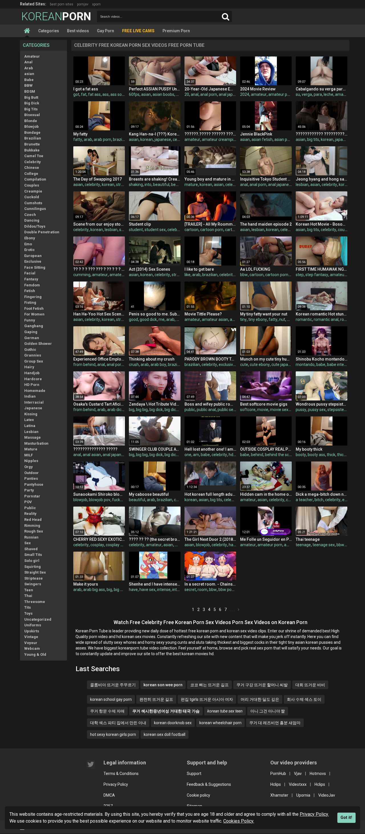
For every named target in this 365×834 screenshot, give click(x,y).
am (196, 454)
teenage (303, 544)
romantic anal (326, 319)
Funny (29, 320)
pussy (301, 409)
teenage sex (324, 544)
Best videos (78, 31)
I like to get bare (199, 269)
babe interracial (341, 364)
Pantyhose (33, 484)
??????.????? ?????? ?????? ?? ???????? (210, 134)
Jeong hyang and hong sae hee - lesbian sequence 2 (321, 179)
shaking (136, 184)
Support (194, 773)
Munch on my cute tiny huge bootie (266, 359)
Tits (27, 607)
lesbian (302, 184)
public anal (206, 409)
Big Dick (31, 103)
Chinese (31, 167)
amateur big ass (124, 274)
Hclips (275, 784)
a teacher (304, 499)
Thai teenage (308, 539)
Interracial (34, 402)
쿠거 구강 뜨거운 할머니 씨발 (262, 685)
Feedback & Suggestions (209, 784)
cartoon (191, 229)
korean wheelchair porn (220, 722)
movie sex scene (285, 409)
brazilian (120, 139)
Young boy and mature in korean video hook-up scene (210, 179)
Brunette (32, 144)
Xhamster (279, 795)
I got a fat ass (85, 89)
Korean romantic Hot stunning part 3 (321, 314)
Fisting (30, 302)
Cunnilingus (35, 209)
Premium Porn (176, 31)
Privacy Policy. (314, 814)
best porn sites (61, 4)
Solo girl (31, 560)
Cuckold (31, 197)
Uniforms (32, 625)
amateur (259, 94)
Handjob (32, 373)
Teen (28, 590)
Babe (29, 80)
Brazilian (32, 138)
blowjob (80, 499)
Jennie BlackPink (256, 134)
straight (123, 184)
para (318, 94)
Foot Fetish (34, 308)
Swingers (32, 584)
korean (146, 139)
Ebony (29, 238)
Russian (31, 537)
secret (190, 589)
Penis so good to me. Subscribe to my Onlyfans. (155, 314)
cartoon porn (211, 229)
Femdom (32, 285)
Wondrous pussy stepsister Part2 (321, 404)
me (162, 319)
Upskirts (31, 631)
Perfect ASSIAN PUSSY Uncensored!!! (155, 89)
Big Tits (31, 109)
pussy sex (317, 409)
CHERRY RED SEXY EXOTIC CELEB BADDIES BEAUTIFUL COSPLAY (99, 539)
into (148, 184)
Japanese (33, 408)
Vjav (298, 773)
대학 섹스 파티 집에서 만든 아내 (118, 722)
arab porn (102, 139)
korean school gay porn (111, 699)
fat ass (94, 94)
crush (134, 364)
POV (28, 502)
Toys (28, 613)
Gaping (30, 332)
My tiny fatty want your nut (263, 314)
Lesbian (31, 432)
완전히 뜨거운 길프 (156, 699)
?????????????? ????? (95, 449)
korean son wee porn (162, 685)
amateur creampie (219, 139)
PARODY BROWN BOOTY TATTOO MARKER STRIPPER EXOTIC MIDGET (210, 359)
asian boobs (163, 94)
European (33, 256)
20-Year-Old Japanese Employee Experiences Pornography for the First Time (210, 89)
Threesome (34, 602)
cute (244, 364)
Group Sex (33, 361)
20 (186, 94)
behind (257, 454)
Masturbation (36, 443)
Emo (28, 244)
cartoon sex (235, 229)
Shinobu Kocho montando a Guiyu (321, 359)
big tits (313, 139)
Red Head (33, 519)
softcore (248, 409)
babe (320, 364)
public (189, 409)
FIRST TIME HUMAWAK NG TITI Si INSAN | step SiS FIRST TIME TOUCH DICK (321, 269)
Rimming (32, 525)
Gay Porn (105, 31)
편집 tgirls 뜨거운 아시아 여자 (207, 699)
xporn (96, 4)
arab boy (158, 364)
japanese (163, 139)
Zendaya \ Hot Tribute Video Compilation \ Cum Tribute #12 (155, 404)
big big (142, 409)
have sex (147, 589)
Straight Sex (35, 572)
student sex (155, 229)
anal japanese (231, 94)
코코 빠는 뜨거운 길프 (209, 685)
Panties (31, 478)
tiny (243, 319)
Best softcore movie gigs (263, 404)
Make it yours (85, 584)
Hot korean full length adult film (210, 494)
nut (282, 319)
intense (164, 589)
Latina (29, 426)
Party (29, 490)
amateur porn (280, 94)
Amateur (32, 56)
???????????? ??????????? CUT (321, 134)
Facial (29, 273)
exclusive (227, 364)
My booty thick (309, 449)
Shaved (31, 549)
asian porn (283, 139)
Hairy (29, 367)
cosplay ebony (118, 544)
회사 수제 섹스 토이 (304, 699)
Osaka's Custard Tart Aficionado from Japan (99, 404)
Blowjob (31, 126)
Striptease (33, 578)
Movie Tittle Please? (203, 314)
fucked (118, 499)
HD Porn (31, 384)
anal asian (92, 454)
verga (307, 94)
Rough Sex (33, 531)
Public (30, 508)
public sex (226, 409)
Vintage (31, 637)
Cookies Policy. (238, 821)
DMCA (109, 795)
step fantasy (316, 274)
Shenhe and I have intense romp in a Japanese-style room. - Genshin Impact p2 (155, 584)
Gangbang (33, 326)
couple (344, 229)
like (187, 274)
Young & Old (35, 654)
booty (301, 454)
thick (331, 454)
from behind (84, 364)
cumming (81, 274)
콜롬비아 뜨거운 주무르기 (113, 685)
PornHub (278, 773)
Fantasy (31, 279)
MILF (28, 455)
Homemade (34, 390)
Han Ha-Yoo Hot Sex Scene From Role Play (99, 314)
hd (231, 454)
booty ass (316, 454)
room (202, 589)
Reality (30, 513)
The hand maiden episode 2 (266, 224)
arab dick (115, 409)
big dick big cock (179, 409)
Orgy (28, 467)
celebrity (92, 184)
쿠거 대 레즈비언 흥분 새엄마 (275, 722)
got (76, 94)
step (300, 274)
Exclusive (32, 261)
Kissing (30, 414)
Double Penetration (41, 232)
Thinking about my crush (152, 359)
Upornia (303, 795)
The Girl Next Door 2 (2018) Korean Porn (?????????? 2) (210, 539)
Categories (48, 31)
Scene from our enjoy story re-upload (99, 224)
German (31, 338)
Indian (30, 396)
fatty (77, 139)
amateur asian (215, 319)
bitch (319, 499)
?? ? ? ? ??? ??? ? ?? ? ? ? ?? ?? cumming (99, 269)
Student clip (140, 224)
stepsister (336, 409)
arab (88, 139)
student (136, 229)
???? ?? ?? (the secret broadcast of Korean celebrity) (155, 539)
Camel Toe (33, 156)
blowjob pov (99, 499)
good (133, 319)
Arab (28, 68)
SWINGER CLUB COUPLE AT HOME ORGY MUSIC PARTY (155, 449)
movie (262, 409)
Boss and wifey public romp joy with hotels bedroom (210, 404)
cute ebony (260, 364)
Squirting (32, 566)
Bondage (32, 132)
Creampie (33, 191)
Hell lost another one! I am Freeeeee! (210, 449)
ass (105, 94)
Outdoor (31, 473)
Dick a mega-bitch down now (321, 494)
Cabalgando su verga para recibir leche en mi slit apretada (321, 89)
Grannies (32, 355)
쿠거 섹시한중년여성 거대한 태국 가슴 (166, 711)
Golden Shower (38, 343)
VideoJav (326, 795)
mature (191, 184)
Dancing (31, 220)
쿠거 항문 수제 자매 (107, 711)
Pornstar (32, 496)
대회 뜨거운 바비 (310, 685)
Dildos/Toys (34, 226)
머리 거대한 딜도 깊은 (260, 699)
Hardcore (33, 379)
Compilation (35, 179)
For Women (34, 314)
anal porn (208, 94)
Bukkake (32, 150)
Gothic (30, 349)
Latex (29, 420)
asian (29, 74)
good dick (148, 319)
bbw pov (226, 589)
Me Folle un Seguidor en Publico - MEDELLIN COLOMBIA (266, 539)
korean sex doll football (164, 734)
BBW (28, 85)
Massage (32, 437)
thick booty (347, 454)
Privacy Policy (116, 784)
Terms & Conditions (121, 773)
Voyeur (30, 643)
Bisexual (32, 115)
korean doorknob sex (173, 722)
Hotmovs (318, 773)
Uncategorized (37, 619)
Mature (30, 449)
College (31, 173)
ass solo (117, 94)
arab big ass (94, 589)
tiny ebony (257, 319)
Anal (28, 62)
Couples (31, 185)
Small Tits (33, 554)
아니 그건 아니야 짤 (267, 711)
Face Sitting (34, 267)
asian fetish (262, 139)
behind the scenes (281, 454)
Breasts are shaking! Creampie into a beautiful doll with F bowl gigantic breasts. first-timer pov (155, 179)
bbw (244, 274)
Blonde (30, 121)
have (133, 589)
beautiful (161, 184)
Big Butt (31, 97)
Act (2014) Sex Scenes (149, 269)
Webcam (32, 648)
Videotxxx (298, 784)
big (131, 409)
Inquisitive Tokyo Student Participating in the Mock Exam (266, 179)
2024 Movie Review (257, 89)
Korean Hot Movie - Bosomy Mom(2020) (321, 224)
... (233, 609)
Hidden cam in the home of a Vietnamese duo (266, 494)
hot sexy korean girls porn (113, 734)
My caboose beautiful (149, 494)
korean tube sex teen (225, 711)
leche (328, 94)
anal (194, 94)
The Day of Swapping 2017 (97, 179)
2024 (244, 94)
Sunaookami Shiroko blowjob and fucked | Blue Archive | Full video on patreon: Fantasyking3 (99, 494)
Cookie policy (198, 795)
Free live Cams (138, 31)
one (187, 454)
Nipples (31, 461)
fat (83, 94)
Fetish (29, 291)
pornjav (82, 4)
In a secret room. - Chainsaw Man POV (210, 584)
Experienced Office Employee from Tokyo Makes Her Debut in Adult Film (99, 359)
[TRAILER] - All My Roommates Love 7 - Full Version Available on (210, 224)
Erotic (29, 250)
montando (305, 364)
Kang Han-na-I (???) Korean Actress (155, 134)
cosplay (97, 544)
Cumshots (33, 203)
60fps (134, 94)
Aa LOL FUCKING (255, 269)
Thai (28, 596)
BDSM (29, 91)
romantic (304, 319)
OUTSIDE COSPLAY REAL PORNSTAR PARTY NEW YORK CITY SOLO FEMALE (266, 449)
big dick (156, 409)
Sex (27, 543)
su (298, 94)
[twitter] (90, 764)
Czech (30, 214)
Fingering (33, 297)
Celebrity (32, 162)
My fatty (80, 134)
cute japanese (284, 364)
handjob (236, 544)
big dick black (176, 454)
